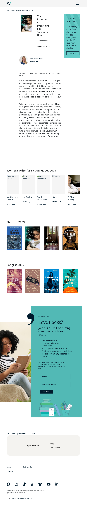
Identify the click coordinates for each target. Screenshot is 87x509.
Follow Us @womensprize (19, 434)
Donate (72, 53)
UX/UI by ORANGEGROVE (22, 498)
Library (12, 10)
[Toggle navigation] (77, 3)
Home (8, 10)
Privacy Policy (29, 467)
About (9, 467)
